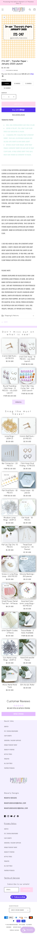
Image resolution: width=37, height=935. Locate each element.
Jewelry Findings (9, 750)
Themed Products (9, 768)
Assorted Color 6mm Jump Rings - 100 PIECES (27, 603)
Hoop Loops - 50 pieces (27, 491)
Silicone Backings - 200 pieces (27, 575)
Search (6, 726)
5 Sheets (28, 83)
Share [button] (6, 322)
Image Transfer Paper (10, 745)
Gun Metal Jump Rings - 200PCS (9, 659)
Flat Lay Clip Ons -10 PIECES (10, 546)
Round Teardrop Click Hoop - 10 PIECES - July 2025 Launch (9, 389)
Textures (6, 759)
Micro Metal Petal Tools (9, 686)
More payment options (18, 114)
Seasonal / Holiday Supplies (12, 740)
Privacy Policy (10, 823)
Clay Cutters (8, 736)
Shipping (4, 70)
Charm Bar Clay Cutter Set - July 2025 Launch (27, 388)
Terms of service (14, 930)
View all (18, 402)
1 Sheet (6, 83)
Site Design (22, 924)
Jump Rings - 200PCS (10, 437)
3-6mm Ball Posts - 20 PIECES (9, 357)
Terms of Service (12, 878)
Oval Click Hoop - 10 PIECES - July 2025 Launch (27, 359)
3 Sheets (17, 83)
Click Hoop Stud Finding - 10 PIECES (27, 464)
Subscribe (26, 890)
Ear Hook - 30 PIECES (27, 519)
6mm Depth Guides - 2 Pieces (10, 631)
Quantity (4, 93)
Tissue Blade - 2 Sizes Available (27, 631)
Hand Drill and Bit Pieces (27, 659)
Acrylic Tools (8, 754)
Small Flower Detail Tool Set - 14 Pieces (10, 602)
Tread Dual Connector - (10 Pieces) (27, 547)
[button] (2, 9)
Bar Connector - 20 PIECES (10, 464)
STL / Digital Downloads (11, 731)
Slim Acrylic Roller (27, 685)
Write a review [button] (19, 714)
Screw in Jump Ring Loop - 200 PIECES (10, 575)
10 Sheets (7, 88)
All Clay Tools (8, 763)
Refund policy (17, 927)
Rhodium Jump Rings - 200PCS (9, 519)
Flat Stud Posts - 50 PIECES (10, 491)
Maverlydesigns (13, 924)
